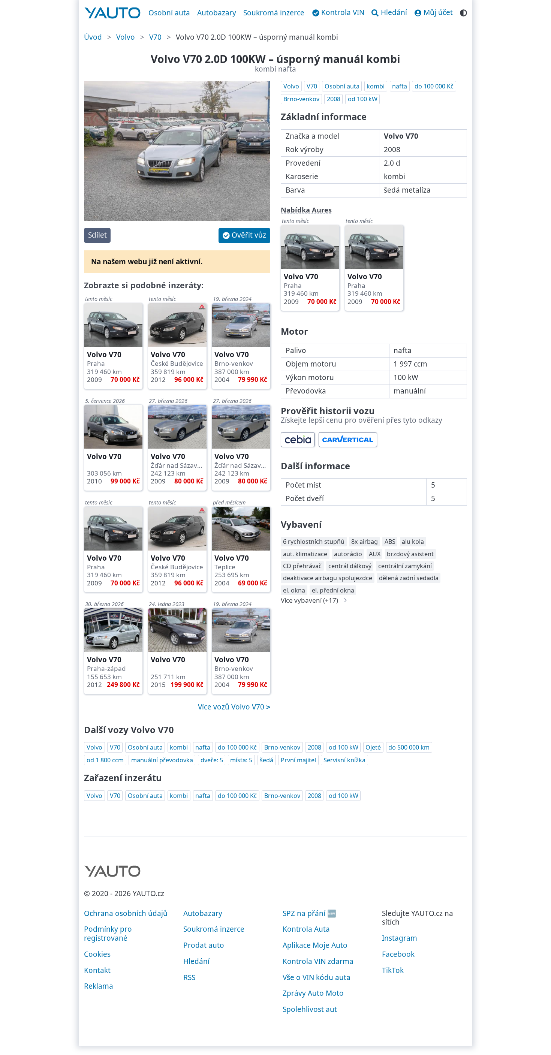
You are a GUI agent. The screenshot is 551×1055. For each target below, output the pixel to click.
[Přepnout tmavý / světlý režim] (463, 11)
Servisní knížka (344, 760)
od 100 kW (362, 99)
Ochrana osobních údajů (126, 913)
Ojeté (373, 747)
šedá (266, 760)
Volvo (125, 37)
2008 (333, 99)
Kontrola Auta (306, 929)
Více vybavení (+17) (309, 600)
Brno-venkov (301, 99)
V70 (155, 37)
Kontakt (97, 970)
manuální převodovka (162, 760)
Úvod (93, 37)
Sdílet (97, 235)
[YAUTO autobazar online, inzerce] (113, 13)
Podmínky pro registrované (108, 933)
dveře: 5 (212, 760)
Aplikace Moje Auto (315, 945)
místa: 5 (241, 760)
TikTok (393, 970)
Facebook (398, 954)
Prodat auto (203, 945)
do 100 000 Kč (434, 86)
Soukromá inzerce (273, 13)
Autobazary (216, 13)
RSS (189, 977)
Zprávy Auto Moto (313, 993)
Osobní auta (169, 13)
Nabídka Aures (306, 209)
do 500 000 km (409, 747)
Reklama (98, 986)
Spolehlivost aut (310, 1009)
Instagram (399, 938)
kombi (376, 86)
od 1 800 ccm (105, 760)
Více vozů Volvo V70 (232, 707)
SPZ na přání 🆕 (309, 913)
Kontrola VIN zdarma (318, 961)
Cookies (97, 954)
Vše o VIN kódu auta (316, 977)
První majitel (298, 760)
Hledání (196, 961)
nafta (399, 86)
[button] (244, 235)
